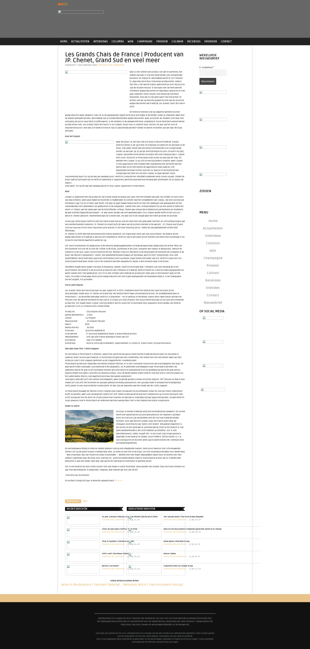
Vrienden (210, 41)
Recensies (194, 41)
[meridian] (213, 120)
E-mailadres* (206, 67)
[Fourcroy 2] (213, 93)
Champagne (144, 41)
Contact (226, 41)
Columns (118, 41)
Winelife (118, 480)
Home (63, 41)
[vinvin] (213, 175)
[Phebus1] (213, 147)
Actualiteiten (80, 41)
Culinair (177, 41)
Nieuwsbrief (213, 303)
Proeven (162, 41)
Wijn (130, 41)
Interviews (100, 41)
